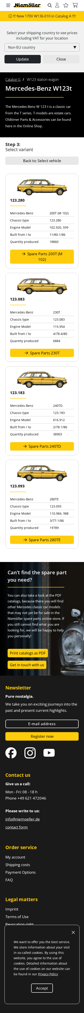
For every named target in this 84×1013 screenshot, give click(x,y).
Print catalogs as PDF (28, 653)
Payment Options (20, 872)
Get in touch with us (27, 664)
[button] (8, 5)
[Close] (73, 932)
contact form (16, 827)
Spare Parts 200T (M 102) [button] (44, 256)
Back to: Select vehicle (42, 160)
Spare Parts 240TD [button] (44, 446)
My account (15, 857)
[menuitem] (13, 79)
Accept (42, 988)
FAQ (9, 879)
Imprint (11, 909)
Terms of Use (17, 916)
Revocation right (19, 924)
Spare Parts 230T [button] (44, 352)
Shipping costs (17, 864)
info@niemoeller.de (22, 819)
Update (22, 59)
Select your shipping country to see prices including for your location (42, 35)
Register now (42, 736)
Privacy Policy (48, 974)
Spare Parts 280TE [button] (44, 539)
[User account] (57, 5)
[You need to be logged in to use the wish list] (66, 5)
